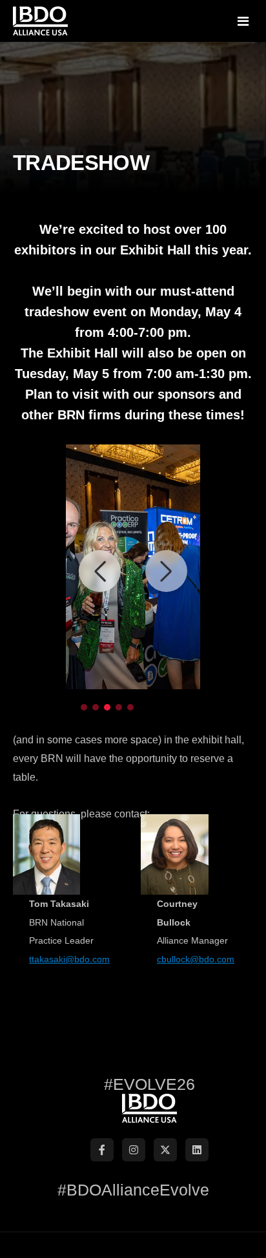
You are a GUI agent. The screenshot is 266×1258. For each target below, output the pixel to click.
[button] (100, 571)
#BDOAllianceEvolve (133, 1190)
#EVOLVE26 (149, 1084)
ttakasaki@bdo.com (69, 959)
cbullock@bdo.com (195, 959)
